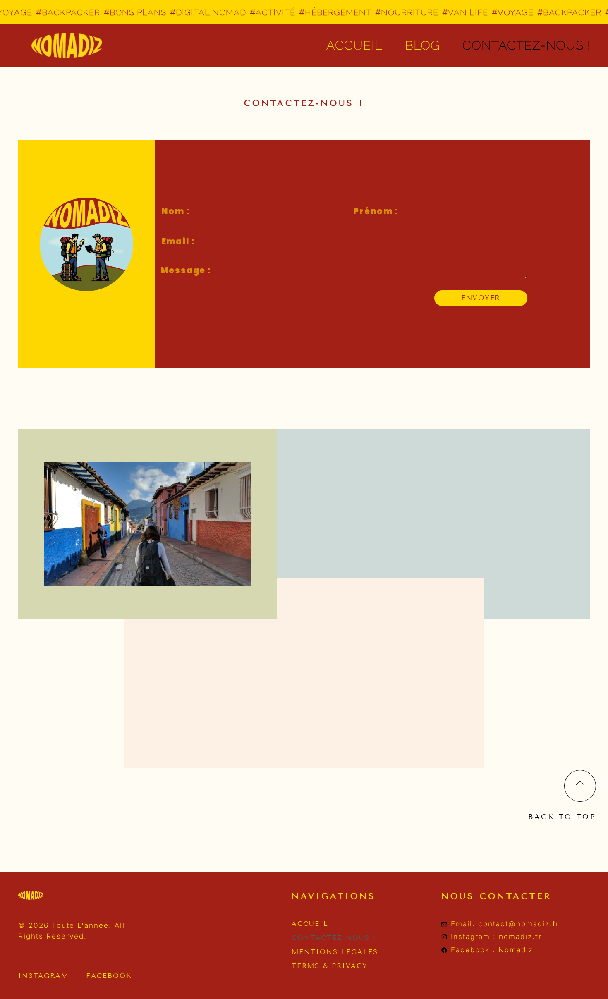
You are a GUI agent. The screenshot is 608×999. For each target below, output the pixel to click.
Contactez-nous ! (334, 938)
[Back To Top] (580, 786)
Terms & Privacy (329, 966)
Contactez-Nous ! (526, 45)
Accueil (354, 45)
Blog (422, 45)
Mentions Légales (335, 952)
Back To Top (562, 817)
